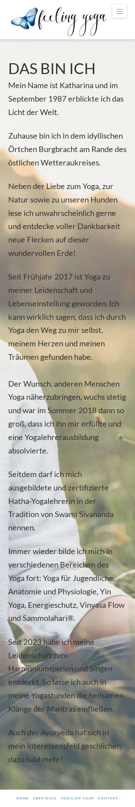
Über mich (45, 798)
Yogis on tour (77, 798)
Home (22, 798)
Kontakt (108, 798)
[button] (119, 11)
